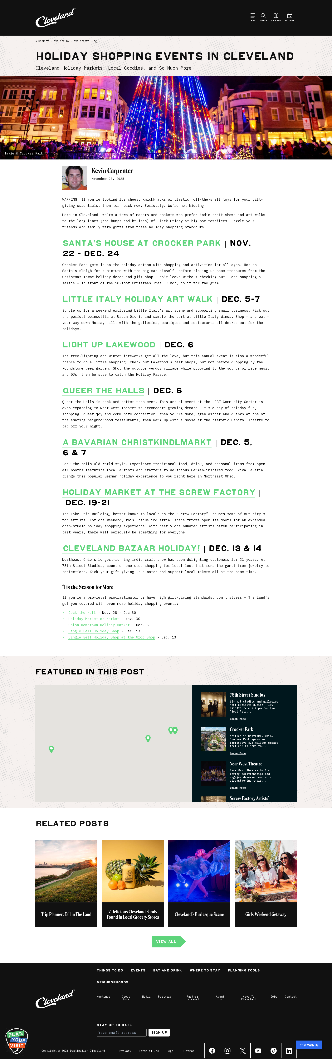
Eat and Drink (167, 970)
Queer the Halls (103, 391)
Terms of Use (149, 1051)
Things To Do (110, 970)
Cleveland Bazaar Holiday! (131, 548)
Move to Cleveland (248, 998)
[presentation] (213, 704)
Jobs (274, 996)
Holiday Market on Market (93, 619)
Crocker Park (241, 729)
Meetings (103, 996)
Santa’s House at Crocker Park (141, 243)
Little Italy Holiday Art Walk (137, 299)
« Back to (66, 41)
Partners (165, 996)
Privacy (125, 1051)
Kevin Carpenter (112, 170)
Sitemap (188, 1051)
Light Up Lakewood (108, 345)
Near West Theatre (246, 764)
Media (146, 996)
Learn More (238, 719)
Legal (171, 1051)
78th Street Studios (247, 695)
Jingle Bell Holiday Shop (93, 631)
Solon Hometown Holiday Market (99, 625)
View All (166, 941)
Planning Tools (244, 970)
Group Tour (126, 998)
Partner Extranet (192, 998)
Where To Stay (205, 970)
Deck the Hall (82, 612)
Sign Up (159, 1033)
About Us (220, 998)
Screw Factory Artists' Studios (249, 801)
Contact (291, 996)
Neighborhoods (112, 982)
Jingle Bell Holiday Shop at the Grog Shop (111, 637)
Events (138, 970)
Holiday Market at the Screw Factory (158, 492)
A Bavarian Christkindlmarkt (137, 442)
